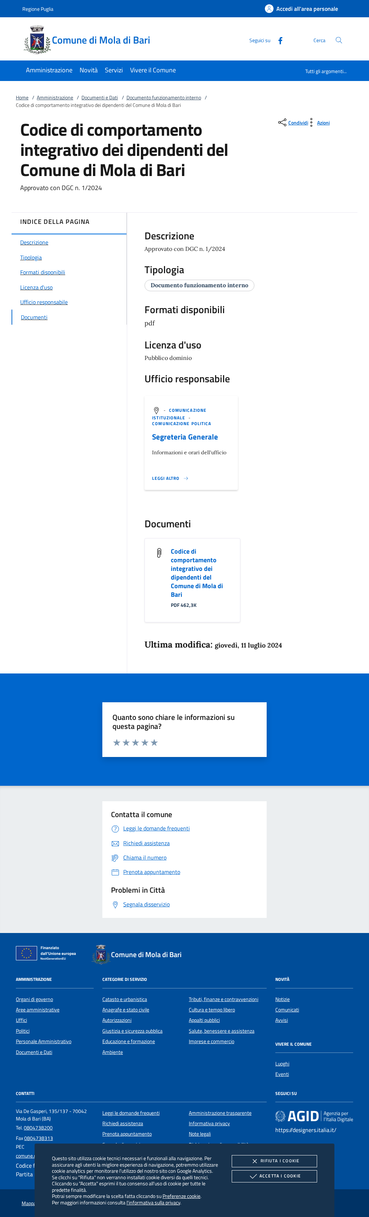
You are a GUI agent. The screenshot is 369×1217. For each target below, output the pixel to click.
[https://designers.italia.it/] (314, 1116)
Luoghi (282, 1064)
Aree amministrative (37, 1010)
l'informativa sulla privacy (153, 1202)
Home (22, 98)
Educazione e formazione (128, 1041)
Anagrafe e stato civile (125, 1010)
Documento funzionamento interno (163, 98)
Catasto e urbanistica (124, 999)
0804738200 (38, 1128)
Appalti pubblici (204, 1020)
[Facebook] (277, 40)
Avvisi (281, 1020)
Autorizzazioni (117, 1020)
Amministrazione (55, 98)
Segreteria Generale (185, 436)
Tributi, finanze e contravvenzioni (223, 999)
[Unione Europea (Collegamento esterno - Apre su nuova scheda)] (48, 955)
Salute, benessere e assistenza (221, 1031)
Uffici (21, 1020)
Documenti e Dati (99, 98)
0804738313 (38, 1138)
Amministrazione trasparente (220, 1113)
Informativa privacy (209, 1123)
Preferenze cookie (181, 1196)
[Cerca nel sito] (339, 40)
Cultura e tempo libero (212, 1010)
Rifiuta (280, 1160)
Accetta (280, 1175)
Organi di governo (34, 999)
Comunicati (287, 1010)
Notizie (282, 999)
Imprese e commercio (211, 1041)
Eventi (282, 1074)
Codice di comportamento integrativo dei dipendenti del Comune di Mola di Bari (197, 572)
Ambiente (112, 1052)
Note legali (200, 1134)
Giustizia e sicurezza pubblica (132, 1031)
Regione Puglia (37, 9)
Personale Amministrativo (43, 1041)
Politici (23, 1031)
